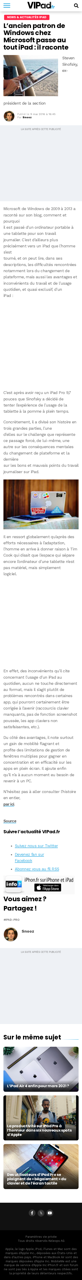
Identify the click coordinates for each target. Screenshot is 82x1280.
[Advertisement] (41, 344)
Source (9, 821)
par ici (8, 804)
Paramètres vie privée (41, 1236)
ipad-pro (12, 920)
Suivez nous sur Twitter (36, 845)
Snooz (27, 117)
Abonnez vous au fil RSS (37, 869)
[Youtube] (49, 1213)
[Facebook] (32, 1213)
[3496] (41, 504)
